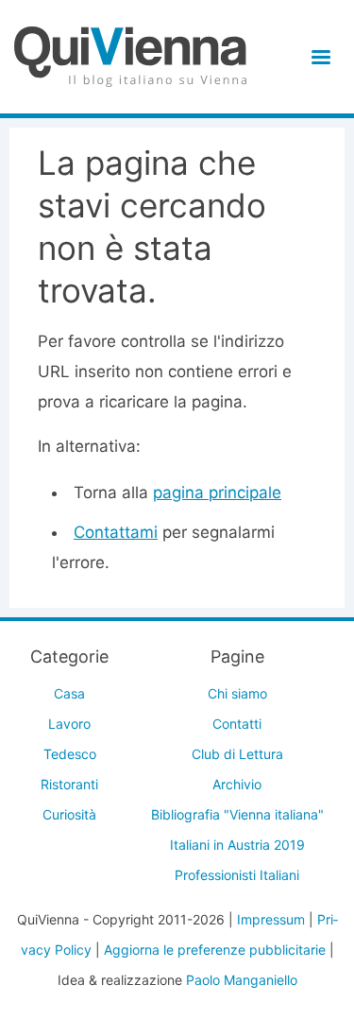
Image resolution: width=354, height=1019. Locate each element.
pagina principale (217, 492)
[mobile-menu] (317, 57)
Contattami (116, 532)
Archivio (236, 784)
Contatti (236, 724)
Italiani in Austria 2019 (237, 845)
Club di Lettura (237, 754)
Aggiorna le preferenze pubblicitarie (215, 949)
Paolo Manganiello (241, 980)
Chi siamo (237, 693)
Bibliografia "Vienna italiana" (237, 814)
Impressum (271, 919)
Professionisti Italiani (237, 875)
